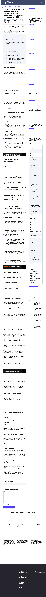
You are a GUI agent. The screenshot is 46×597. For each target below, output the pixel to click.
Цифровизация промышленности (33, 276)
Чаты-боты (32, 282)
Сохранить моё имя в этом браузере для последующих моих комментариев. (13, 504)
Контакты (36, 570)
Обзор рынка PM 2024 (34, 189)
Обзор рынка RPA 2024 (34, 191)
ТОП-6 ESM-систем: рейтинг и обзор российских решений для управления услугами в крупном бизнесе (35, 36)
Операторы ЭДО (32, 257)
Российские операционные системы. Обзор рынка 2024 (35, 206)
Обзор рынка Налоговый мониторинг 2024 (35, 201)
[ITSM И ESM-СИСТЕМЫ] (36, 32)
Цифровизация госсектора (35, 273)
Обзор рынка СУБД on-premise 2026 (35, 225)
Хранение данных (33, 271)
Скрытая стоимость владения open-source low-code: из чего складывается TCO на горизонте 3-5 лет (36, 542)
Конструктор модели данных (13, 54)
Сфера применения (10, 48)
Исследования (32, 155)
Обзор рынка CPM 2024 (34, 177)
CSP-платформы (32, 250)
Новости (31, 222)
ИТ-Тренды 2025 (33, 218)
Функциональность (10, 50)
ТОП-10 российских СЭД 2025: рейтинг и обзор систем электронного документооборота (38, 310)
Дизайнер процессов (12, 51)
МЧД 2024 (20, 581)
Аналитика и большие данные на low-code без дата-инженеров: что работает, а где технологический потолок (8, 558)
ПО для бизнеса (33, 237)
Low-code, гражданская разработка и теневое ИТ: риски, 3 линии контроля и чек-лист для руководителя (9, 542)
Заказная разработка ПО (35, 167)
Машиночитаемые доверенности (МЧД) (35, 254)
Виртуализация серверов (34, 211)
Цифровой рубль (33, 280)
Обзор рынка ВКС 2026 (34, 196)
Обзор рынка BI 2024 (34, 173)
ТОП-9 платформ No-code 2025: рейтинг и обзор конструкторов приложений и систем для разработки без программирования (35, 65)
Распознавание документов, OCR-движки (35, 259)
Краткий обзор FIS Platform (11, 39)
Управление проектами (34, 261)
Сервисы (31, 263)
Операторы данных (33, 229)
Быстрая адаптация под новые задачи (14, 59)
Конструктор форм (11, 52)
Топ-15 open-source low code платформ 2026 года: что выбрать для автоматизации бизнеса (23, 525)
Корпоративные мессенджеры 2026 (35, 171)
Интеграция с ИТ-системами (13, 55)
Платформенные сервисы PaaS (35, 231)
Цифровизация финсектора (35, 278)
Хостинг (31, 269)
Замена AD (32, 242)
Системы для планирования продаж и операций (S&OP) (36, 187)
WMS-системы (33, 240)
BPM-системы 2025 (34, 157)
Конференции (32, 220)
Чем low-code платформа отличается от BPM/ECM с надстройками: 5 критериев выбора (36, 525)
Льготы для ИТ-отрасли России (36, 151)
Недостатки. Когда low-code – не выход (13, 62)
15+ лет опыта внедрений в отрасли (14, 44)
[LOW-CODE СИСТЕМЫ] (36, 61)
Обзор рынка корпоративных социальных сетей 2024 (35, 199)
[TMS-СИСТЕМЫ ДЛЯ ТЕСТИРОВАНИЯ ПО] (36, 122)
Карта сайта (36, 571)
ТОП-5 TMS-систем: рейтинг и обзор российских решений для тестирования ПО (35, 125)
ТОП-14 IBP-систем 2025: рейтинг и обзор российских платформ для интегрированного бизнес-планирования (35, 111)
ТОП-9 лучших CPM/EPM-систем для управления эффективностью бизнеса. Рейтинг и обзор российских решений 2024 (35, 20)
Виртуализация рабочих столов (35, 209)
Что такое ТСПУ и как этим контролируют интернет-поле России (38, 316)
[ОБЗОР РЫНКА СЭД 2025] (36, 77)
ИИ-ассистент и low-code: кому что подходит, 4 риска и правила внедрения (22, 541)
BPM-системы (21, 571)
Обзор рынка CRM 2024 (23, 582)
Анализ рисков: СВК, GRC (34, 203)
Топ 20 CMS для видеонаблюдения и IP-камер (38, 303)
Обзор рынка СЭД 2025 (34, 248)
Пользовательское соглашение (39, 573)
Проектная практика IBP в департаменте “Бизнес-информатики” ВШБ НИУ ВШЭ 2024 (36, 184)
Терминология (32, 267)
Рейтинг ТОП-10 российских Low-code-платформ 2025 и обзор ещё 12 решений (35, 139)
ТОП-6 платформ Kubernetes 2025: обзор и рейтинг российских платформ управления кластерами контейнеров (35, 95)
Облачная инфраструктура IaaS (35, 227)
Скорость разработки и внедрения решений (16, 58)
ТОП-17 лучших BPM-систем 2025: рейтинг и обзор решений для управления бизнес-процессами (36, 50)
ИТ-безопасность (33, 214)
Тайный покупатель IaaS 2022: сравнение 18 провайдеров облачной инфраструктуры (35, 296)
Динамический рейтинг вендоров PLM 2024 (37, 327)
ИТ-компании (32, 216)
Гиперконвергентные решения (24, 570)
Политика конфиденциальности (39, 572)
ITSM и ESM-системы (34, 159)
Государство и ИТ (33, 148)
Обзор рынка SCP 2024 (33, 182)
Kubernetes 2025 (33, 235)
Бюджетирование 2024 (34, 165)
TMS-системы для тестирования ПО (36, 163)
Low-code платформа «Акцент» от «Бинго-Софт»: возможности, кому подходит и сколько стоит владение (9, 525)
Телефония (32, 265)
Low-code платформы (22, 568)
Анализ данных (32, 180)
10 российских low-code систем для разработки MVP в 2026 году (23, 557)
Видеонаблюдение (33, 146)
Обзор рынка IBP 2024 (23, 584)
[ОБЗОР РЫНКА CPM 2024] (36, 16)
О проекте (36, 568)
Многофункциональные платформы (34, 245)
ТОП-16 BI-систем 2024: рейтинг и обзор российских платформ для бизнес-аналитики (37, 322)
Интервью (32, 153)
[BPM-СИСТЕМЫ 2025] (36, 47)
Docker (32, 233)
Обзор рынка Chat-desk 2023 (35, 175)
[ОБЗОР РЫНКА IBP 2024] (36, 107)
